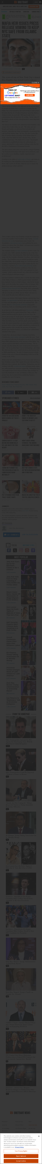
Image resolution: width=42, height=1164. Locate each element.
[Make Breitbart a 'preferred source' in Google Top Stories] (20, 92)
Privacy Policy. (19, 1147)
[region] (21, 1148)
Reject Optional (21, 1156)
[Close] (39, 1136)
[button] (21, 582)
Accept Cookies (21, 1161)
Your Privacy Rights (21, 1151)
